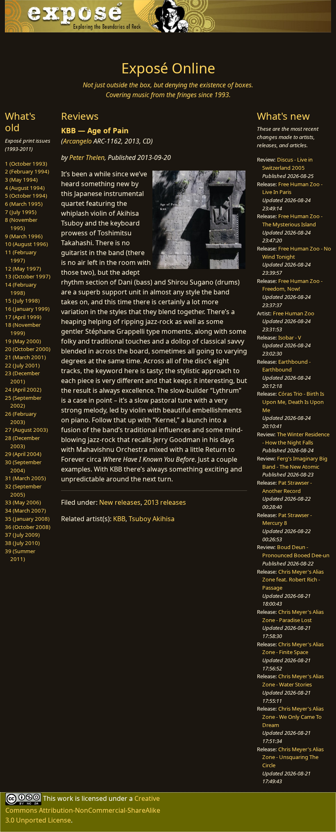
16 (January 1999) (27, 308)
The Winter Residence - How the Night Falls (295, 438)
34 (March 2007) (25, 510)
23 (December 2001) (22, 377)
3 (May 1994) (21, 179)
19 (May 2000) (23, 341)
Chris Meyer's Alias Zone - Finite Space (293, 648)
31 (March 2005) (25, 478)
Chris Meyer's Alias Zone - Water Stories (293, 680)
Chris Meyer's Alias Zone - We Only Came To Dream (293, 716)
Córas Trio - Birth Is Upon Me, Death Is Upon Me (293, 401)
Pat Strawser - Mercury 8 (287, 519)
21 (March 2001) (25, 357)
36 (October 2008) (27, 527)
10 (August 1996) (26, 244)
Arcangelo (77, 141)
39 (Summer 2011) (20, 555)
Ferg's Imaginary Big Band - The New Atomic (294, 462)
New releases (120, 502)
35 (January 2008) (27, 518)
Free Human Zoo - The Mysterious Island (292, 220)
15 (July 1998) (22, 300)
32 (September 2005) (23, 490)
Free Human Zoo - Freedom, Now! (292, 285)
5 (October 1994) (26, 195)
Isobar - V (289, 337)
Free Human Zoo (293, 313)
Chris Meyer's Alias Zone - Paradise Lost (293, 616)
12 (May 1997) (23, 268)
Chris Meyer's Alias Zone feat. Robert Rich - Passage (293, 579)
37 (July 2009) (22, 534)
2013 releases (165, 502)
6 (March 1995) (24, 203)
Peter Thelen (86, 157)
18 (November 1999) (23, 329)
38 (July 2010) (22, 543)
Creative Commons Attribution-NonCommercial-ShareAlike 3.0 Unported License (82, 809)
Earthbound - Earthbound (286, 366)
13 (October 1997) (27, 276)
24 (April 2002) (23, 389)
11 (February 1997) (20, 256)
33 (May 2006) (23, 502)
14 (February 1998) (20, 288)
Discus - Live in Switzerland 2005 (287, 163)
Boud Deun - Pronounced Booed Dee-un (295, 551)
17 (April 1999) (23, 317)
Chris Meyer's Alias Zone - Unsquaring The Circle (293, 757)
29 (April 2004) (23, 454)
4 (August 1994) (25, 187)
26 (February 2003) (20, 418)
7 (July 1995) (20, 212)
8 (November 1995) (21, 224)
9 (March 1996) (24, 236)
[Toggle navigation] (41, 44)
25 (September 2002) (23, 402)
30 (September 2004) (23, 466)
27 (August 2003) (26, 429)
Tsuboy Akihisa (152, 518)
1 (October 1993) (26, 163)
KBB (119, 518)
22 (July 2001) (22, 365)
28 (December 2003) (22, 442)
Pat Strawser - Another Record (287, 487)
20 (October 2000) (27, 349)
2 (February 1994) (27, 171)
